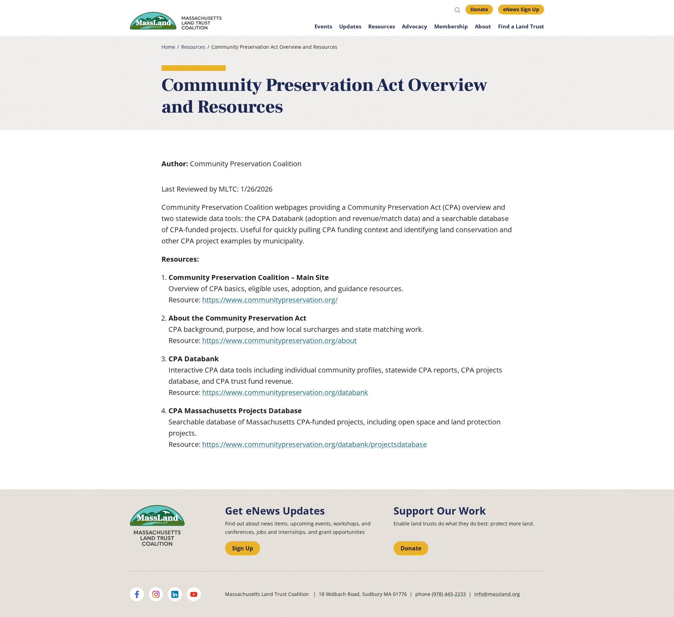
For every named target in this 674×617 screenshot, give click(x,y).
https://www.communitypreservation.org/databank (285, 392)
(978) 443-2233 (449, 594)
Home (168, 47)
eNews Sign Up (521, 9)
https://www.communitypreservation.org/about (279, 340)
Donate (479, 9)
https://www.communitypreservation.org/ (270, 299)
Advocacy (414, 26)
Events (323, 26)
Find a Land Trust (521, 26)
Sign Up (242, 548)
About (483, 26)
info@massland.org (497, 594)
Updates (350, 26)
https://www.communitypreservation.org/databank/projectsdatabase (314, 444)
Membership (451, 26)
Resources (381, 26)
